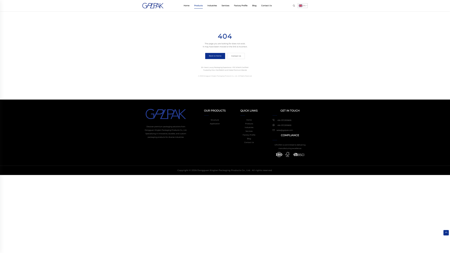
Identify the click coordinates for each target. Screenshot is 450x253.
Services (225, 5)
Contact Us (266, 5)
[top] (446, 232)
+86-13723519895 (284, 120)
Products (198, 5)
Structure (215, 120)
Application (215, 124)
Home (186, 5)
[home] (152, 5)
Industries (212, 5)
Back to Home (215, 56)
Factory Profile (241, 5)
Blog (254, 5)
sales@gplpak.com (285, 130)
